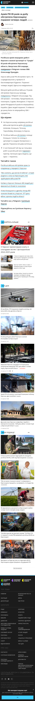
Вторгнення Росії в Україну (21, 7)
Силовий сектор (6, 632)
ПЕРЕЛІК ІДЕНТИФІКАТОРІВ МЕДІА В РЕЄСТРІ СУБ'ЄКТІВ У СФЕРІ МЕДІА (25, 666)
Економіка (4, 615)
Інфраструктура (23, 623)
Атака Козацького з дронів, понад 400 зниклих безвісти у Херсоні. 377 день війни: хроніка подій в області (15, 193)
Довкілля (4, 621)
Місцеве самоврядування (24, 628)
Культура (21, 612)
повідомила (5, 96)
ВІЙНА (3, 7)
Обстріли (21, 601)
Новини (3, 593)
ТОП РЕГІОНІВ (10, 7)
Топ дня (21, 644)
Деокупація (5, 601)
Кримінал (4, 612)
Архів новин (22, 652)
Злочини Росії (6, 638)
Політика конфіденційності (7, 660)
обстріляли (27, 125)
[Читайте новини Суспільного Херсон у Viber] (12, 679)
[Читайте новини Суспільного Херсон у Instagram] (5, 679)
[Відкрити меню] (33, 2)
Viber (3, 211)
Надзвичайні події (24, 618)
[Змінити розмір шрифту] (32, 28)
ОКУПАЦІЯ (4, 598)
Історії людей (23, 632)
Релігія (20, 635)
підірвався (26, 151)
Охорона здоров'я (24, 621)
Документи (22, 659)
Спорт (3, 641)
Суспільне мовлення (8, 655)
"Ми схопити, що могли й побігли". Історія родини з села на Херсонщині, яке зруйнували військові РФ (17, 176)
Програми (4, 664)
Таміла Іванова (9, 24)
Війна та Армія (23, 641)
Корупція (21, 609)
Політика (4, 635)
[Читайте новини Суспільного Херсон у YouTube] (8, 679)
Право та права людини (6, 628)
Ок (17, 697)
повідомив (5, 69)
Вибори (3, 618)
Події (2, 609)
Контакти (4, 652)
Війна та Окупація (6, 10)
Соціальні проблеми (25, 638)
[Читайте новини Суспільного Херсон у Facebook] (2, 679)
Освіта (20, 615)
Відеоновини (5, 644)
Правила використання (23, 655)
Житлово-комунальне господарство (8, 624)
